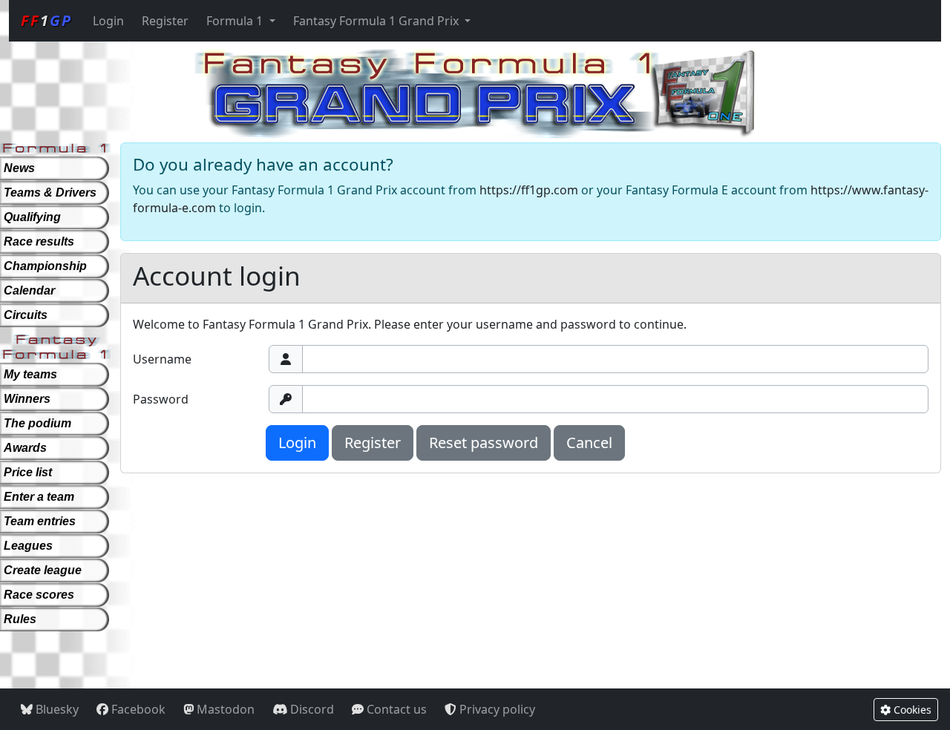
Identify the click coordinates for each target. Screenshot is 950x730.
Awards (25, 447)
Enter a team (39, 496)
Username (162, 359)
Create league (43, 570)
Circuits (26, 315)
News (19, 168)
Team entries (40, 521)
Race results (39, 241)
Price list (28, 472)
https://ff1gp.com (528, 190)
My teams (30, 374)
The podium (37, 423)
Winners (27, 398)
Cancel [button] (589, 443)
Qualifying (32, 217)
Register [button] (372, 443)
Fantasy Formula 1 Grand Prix (377, 21)
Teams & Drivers (50, 192)
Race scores (39, 594)
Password (161, 399)
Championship (45, 266)
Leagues (28, 545)
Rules (20, 619)
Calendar (29, 290)
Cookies (911, 710)
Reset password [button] (483, 443)
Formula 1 (236, 21)
